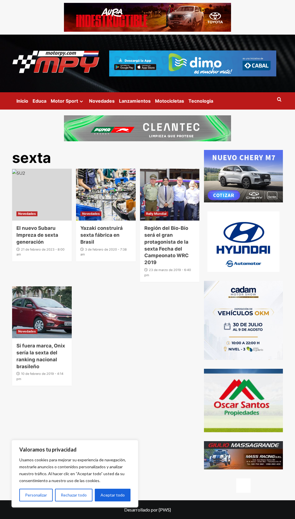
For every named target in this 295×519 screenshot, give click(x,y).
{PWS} (165, 509)
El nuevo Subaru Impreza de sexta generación (37, 235)
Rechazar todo (74, 494)
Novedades (102, 101)
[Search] (279, 100)
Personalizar (36, 494)
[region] (75, 473)
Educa (39, 101)
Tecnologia (200, 101)
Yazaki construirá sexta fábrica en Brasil (101, 235)
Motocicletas (169, 101)
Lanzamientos (135, 101)
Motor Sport (64, 101)
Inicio (22, 101)
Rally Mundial (156, 214)
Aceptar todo (113, 494)
